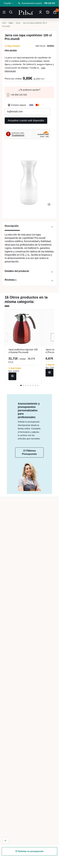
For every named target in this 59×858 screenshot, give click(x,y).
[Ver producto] (12, 376)
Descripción (12, 225)
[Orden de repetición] (47, 12)
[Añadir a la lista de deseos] (5, 841)
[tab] (29, 227)
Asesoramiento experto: (38, 3)
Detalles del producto (17, 271)
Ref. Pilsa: (41, 46)
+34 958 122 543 (18, 94)
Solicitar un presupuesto (31, 851)
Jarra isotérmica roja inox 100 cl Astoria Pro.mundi (23, 350)
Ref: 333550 (51, 368)
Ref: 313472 (13, 371)
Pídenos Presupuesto (29, 452)
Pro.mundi (11, 50)
